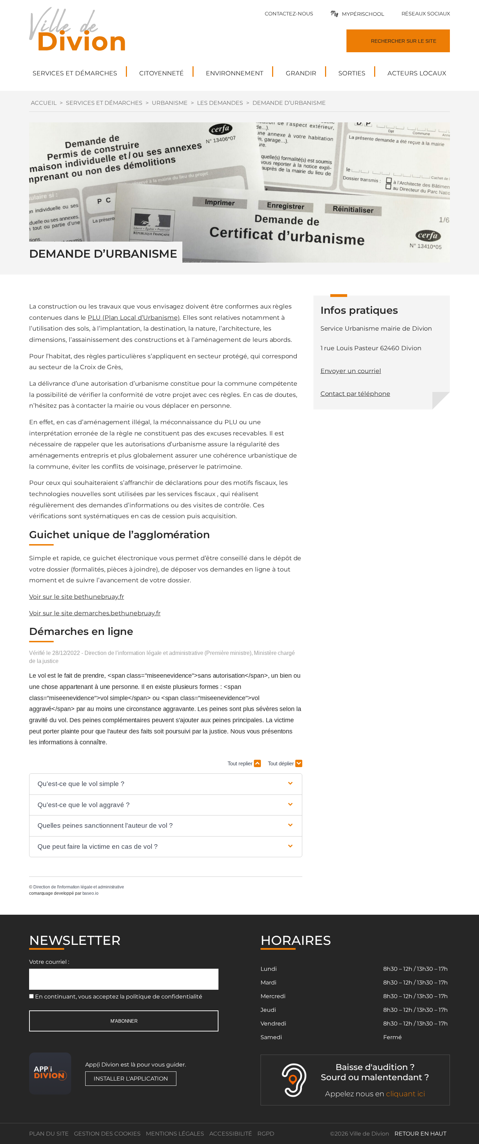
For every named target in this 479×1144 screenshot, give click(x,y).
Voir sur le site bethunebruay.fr (76, 596)
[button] (165, 784)
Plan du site (49, 1133)
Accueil (43, 103)
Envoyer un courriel (351, 370)
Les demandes (220, 103)
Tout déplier (281, 763)
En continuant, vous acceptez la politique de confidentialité (118, 996)
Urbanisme (170, 103)
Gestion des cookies (107, 1133)
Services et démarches (104, 103)
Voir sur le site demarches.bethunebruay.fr (95, 613)
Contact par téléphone (355, 393)
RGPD (265, 1133)
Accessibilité (230, 1133)
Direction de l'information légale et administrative (78, 887)
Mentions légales (175, 1133)
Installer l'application (131, 1078)
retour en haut (420, 1133)
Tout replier (241, 763)
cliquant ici (405, 1093)
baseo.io (90, 893)
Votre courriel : (49, 962)
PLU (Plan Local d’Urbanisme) (134, 317)
